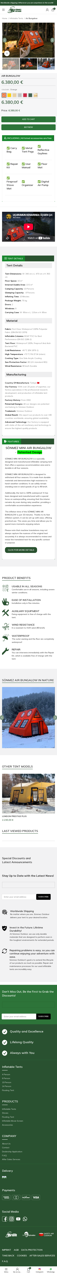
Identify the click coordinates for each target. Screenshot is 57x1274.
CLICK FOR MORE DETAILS (21, 550)
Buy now (28, 127)
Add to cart (28, 119)
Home (5, 18)
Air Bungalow (31, 18)
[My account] (47, 10)
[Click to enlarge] (7, 53)
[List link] (28, 1074)
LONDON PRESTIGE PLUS (14, 816)
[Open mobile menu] (3, 10)
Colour (5, 90)
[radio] (4, 95)
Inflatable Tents (17, 18)
